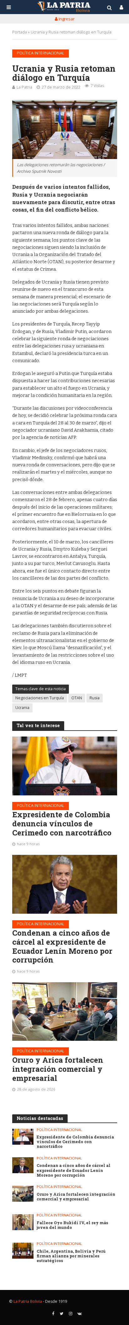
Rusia (95, 698)
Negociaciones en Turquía (39, 698)
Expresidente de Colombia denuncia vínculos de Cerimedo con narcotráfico (61, 823)
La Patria (24, 87)
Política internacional (40, 53)
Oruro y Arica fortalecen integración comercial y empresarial (57, 1068)
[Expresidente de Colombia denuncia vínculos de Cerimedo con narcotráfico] (64, 766)
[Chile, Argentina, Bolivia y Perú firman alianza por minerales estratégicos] (23, 1251)
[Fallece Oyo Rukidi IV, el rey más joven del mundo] (23, 1222)
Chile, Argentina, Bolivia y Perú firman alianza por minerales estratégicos (71, 1256)
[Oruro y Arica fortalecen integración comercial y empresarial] (64, 1011)
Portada (19, 32)
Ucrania (22, 707)
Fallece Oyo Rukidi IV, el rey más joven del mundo (72, 1225)
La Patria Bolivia (27, 1301)
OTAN (76, 698)
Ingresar (66, 19)
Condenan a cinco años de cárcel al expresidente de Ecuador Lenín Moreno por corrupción (62, 946)
